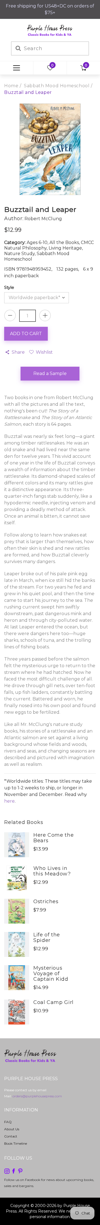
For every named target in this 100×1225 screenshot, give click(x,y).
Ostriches (46, 901)
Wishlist (44, 352)
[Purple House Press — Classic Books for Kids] (50, 30)
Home (11, 85)
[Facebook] (13, 1170)
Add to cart (26, 333)
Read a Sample (50, 373)
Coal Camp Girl (53, 1002)
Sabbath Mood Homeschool (56, 85)
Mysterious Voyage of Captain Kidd (50, 973)
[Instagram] (7, 1170)
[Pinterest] (20, 1170)
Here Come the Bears (53, 837)
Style (9, 287)
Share (18, 352)
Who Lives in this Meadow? (52, 871)
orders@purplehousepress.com (37, 1096)
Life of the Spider (46, 937)
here (9, 801)
